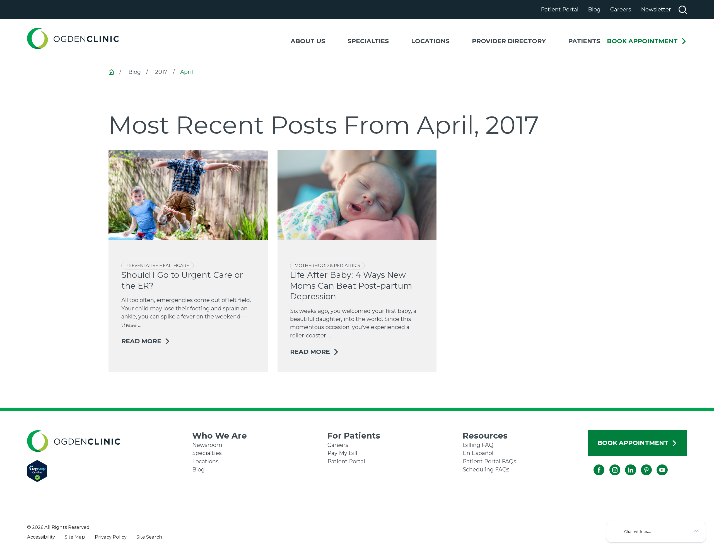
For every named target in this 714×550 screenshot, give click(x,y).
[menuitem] (41, 537)
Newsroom (207, 445)
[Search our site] (683, 10)
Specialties (207, 453)
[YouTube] (656, 464)
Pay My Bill (342, 453)
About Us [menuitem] (308, 41)
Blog (594, 9)
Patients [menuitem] (584, 41)
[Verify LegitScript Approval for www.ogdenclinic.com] (109, 471)
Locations (205, 461)
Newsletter (656, 9)
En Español (478, 453)
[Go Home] (111, 72)
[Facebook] (593, 464)
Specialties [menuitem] (368, 41)
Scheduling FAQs (486, 469)
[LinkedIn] (625, 464)
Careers (620, 9)
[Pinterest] (640, 464)
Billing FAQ (478, 445)
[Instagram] (609, 464)
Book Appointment (642, 41)
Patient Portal (559, 9)
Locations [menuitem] (430, 41)
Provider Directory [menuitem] (509, 41)
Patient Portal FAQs (489, 461)
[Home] (73, 38)
